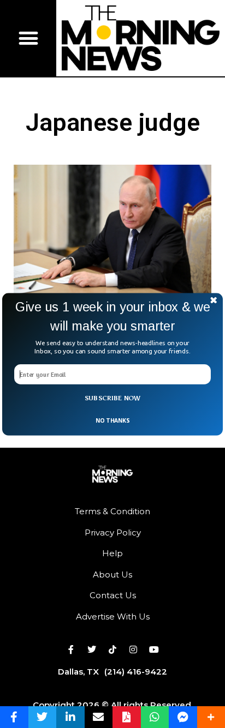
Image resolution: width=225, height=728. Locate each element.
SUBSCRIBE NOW (113, 398)
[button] (112, 316)
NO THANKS (112, 420)
